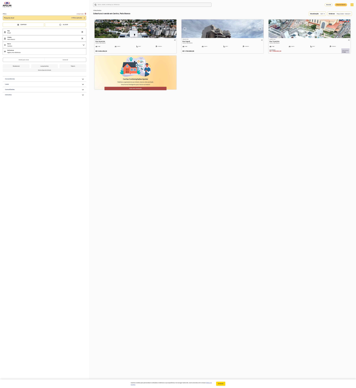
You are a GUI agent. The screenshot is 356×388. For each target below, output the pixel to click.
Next (173, 29)
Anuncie (328, 4)
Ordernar (332, 14)
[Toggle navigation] (352, 5)
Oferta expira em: (345, 50)
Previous (98, 29)
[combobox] (46, 33)
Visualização (314, 14)
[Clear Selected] (82, 32)
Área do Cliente (341, 4)
